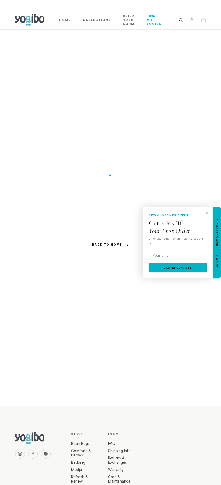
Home (65, 20)
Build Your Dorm (129, 20)
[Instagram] (20, 454)
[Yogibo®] (29, 20)
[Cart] (203, 19)
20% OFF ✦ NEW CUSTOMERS (217, 242)
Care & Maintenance (119, 479)
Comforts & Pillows (81, 453)
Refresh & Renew (79, 479)
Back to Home (107, 244)
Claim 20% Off (178, 267)
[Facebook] (46, 454)
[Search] (180, 19)
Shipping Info (119, 451)
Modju (76, 470)
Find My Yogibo (154, 20)
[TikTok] (33, 454)
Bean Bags (80, 443)
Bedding (78, 462)
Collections (97, 20)
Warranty (116, 470)
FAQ (111, 443)
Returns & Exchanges (117, 460)
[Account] (192, 20)
